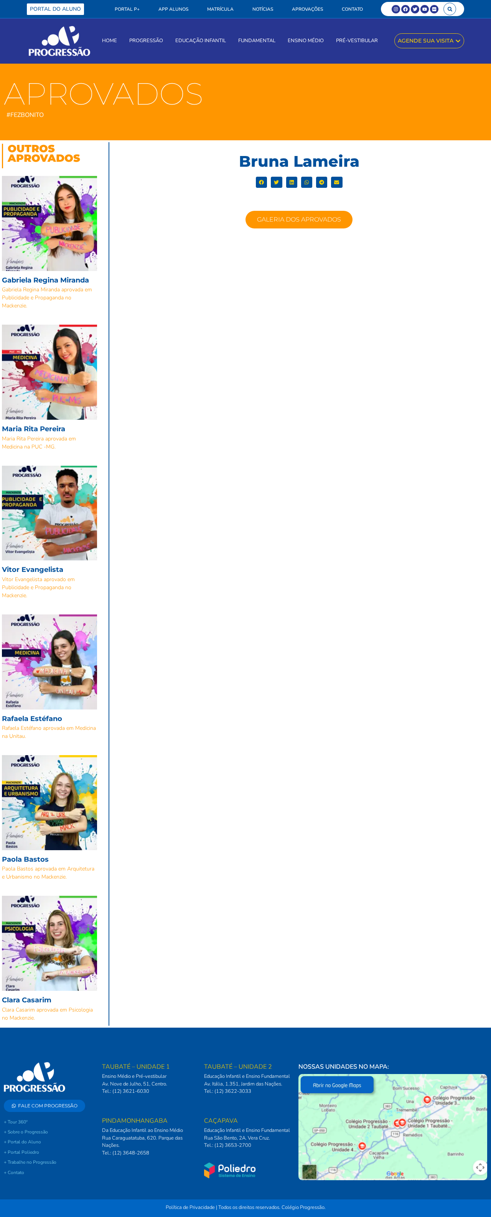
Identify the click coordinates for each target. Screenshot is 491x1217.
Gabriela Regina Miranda (45, 280)
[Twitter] (415, 9)
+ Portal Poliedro (21, 1152)
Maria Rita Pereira (33, 429)
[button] (449, 9)
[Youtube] (424, 9)
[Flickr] (434, 9)
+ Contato (14, 1172)
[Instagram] (396, 9)
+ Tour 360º (16, 1122)
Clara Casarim (26, 1000)
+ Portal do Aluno (22, 1142)
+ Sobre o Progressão (26, 1132)
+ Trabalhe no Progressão (30, 1162)
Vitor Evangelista (32, 569)
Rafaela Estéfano (32, 718)
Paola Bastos (25, 859)
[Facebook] (405, 9)
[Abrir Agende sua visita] (458, 41)
